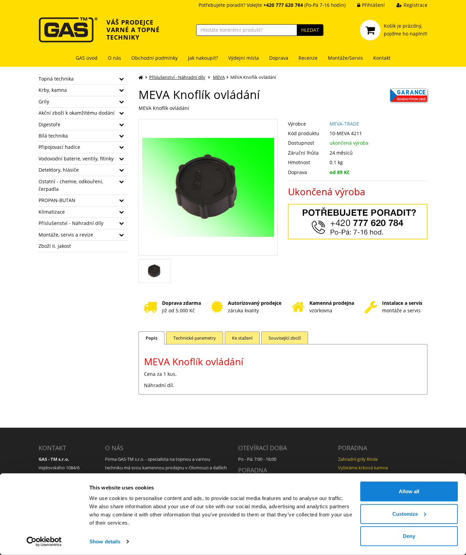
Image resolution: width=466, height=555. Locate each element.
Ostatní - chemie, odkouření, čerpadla (71, 185)
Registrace (415, 5)
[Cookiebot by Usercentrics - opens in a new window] (44, 542)
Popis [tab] (151, 338)
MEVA (219, 77)
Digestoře (49, 124)
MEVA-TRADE (344, 123)
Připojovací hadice (59, 147)
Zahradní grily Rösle (358, 459)
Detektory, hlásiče (59, 170)
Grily (44, 101)
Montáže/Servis (345, 58)
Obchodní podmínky (154, 58)
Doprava (278, 58)
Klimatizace (52, 212)
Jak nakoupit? (203, 58)
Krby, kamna (53, 90)
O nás (114, 58)
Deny (409, 536)
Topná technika (56, 78)
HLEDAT (310, 30)
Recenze (308, 58)
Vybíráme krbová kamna (363, 468)
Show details (104, 541)
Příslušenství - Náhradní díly (71, 223)
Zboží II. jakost (55, 246)
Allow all (409, 491)
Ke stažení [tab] (242, 338)
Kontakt (382, 58)
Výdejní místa (243, 58)
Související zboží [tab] (284, 338)
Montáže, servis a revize (66, 234)
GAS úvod (87, 58)
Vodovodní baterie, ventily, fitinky (76, 158)
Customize (405, 513)
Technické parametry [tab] (194, 338)
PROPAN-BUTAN (57, 200)
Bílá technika (53, 135)
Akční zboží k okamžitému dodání (77, 113)
